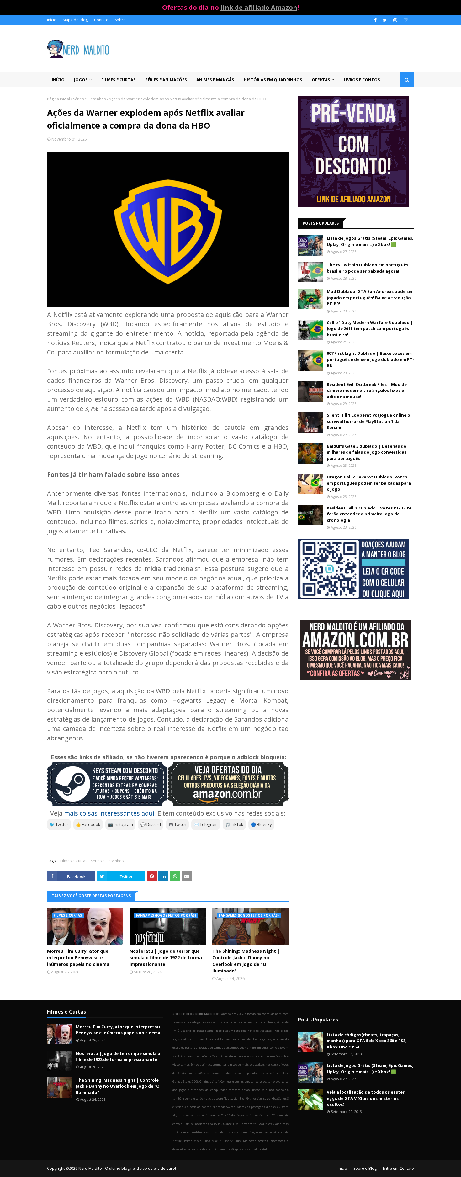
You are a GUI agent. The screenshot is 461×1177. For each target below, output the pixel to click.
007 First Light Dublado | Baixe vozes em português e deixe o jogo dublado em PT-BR (370, 359)
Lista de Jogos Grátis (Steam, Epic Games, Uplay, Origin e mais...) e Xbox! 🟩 (370, 241)
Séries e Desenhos (89, 99)
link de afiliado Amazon (258, 7)
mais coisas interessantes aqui (109, 813)
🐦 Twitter (59, 824)
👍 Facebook (88, 824)
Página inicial (58, 99)
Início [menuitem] (58, 80)
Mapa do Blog (75, 20)
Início (51, 20)
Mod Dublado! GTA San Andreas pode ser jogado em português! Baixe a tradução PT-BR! (370, 297)
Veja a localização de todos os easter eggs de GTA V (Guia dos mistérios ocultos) (366, 1098)
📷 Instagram (120, 824)
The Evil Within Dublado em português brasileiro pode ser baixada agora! (367, 268)
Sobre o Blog (365, 1168)
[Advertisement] (356, 735)
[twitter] (385, 20)
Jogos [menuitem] (81, 80)
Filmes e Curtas (73, 861)
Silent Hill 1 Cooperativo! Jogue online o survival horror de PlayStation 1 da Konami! (368, 421)
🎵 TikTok (234, 824)
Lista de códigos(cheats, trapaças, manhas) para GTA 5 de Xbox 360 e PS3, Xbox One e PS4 (367, 1041)
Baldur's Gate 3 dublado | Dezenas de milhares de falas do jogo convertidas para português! (366, 452)
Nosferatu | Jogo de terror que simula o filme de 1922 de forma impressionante (166, 957)
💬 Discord (150, 824)
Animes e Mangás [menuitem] (215, 80)
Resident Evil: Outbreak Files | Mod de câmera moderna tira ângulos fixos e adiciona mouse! (367, 390)
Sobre (120, 20)
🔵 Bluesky (261, 824)
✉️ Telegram (206, 824)
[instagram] (395, 20)
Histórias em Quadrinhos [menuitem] (273, 80)
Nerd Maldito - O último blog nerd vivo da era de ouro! (127, 1168)
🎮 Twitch (177, 824)
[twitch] (405, 20)
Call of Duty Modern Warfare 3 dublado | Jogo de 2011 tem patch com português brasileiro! (370, 329)
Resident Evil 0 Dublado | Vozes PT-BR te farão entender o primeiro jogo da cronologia (369, 514)
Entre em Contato (398, 1168)
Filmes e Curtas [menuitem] (118, 80)
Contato (101, 20)
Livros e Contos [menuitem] (362, 80)
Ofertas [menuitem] (321, 80)
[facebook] (375, 20)
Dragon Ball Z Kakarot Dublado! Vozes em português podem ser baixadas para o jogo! (369, 483)
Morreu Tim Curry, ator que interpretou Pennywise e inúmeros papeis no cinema (78, 957)
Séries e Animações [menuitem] (166, 80)
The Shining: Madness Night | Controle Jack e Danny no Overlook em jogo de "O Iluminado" (246, 961)
